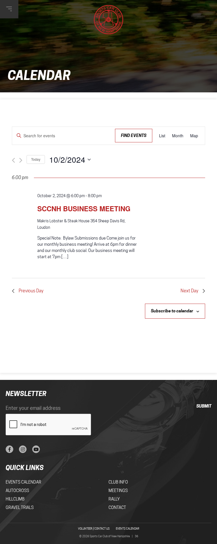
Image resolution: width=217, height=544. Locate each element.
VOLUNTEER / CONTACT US (94, 528)
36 (136, 536)
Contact (117, 507)
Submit (203, 406)
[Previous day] (13, 160)
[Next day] (20, 160)
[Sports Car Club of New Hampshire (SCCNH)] (108, 19)
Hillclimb (15, 499)
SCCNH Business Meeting (84, 208)
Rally (114, 499)
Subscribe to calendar (172, 311)
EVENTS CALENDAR (127, 528)
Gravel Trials (20, 507)
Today (35, 159)
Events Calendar (23, 482)
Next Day (189, 290)
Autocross (17, 490)
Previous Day (31, 290)
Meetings (118, 490)
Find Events (133, 135)
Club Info (118, 482)
